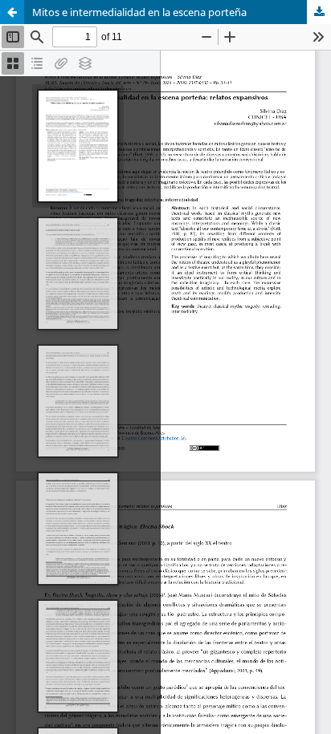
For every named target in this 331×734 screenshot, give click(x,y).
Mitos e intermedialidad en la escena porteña (139, 12)
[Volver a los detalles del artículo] (12, 12)
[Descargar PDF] (319, 12)
